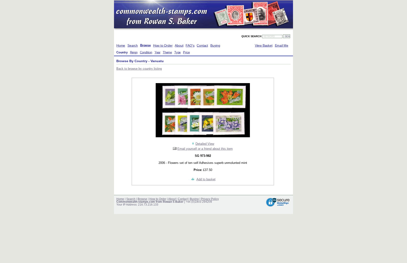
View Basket (264, 45)
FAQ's (190, 45)
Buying (215, 45)
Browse (145, 45)
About (179, 45)
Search (132, 45)
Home (120, 45)
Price (186, 52)
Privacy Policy (210, 199)
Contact (202, 45)
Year (157, 52)
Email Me (281, 45)
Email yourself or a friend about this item (205, 148)
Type (177, 52)
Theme (167, 52)
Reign (134, 52)
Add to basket (206, 179)
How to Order (163, 45)
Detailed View (204, 144)
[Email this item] (174, 148)
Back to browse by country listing (139, 68)
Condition (146, 52)
